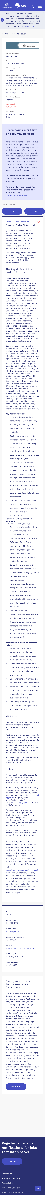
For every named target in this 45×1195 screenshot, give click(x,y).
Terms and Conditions (12, 1188)
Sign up (12, 1161)
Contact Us (7, 1174)
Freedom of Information (12, 1192)
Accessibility (7, 1183)
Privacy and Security (11, 1178)
